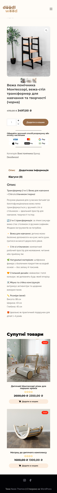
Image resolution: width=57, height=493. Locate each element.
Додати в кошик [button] (30, 401)
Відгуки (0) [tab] (15, 176)
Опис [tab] (11, 170)
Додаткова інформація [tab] (34, 170)
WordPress (46, 489)
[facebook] (30, 481)
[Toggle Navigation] (51, 9)
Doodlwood (13, 157)
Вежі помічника (25, 153)
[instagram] (24, 481)
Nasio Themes (18, 489)
